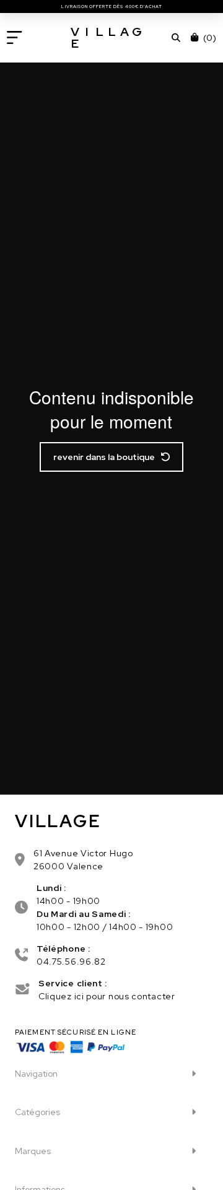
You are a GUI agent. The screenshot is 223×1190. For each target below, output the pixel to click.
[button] (14, 38)
